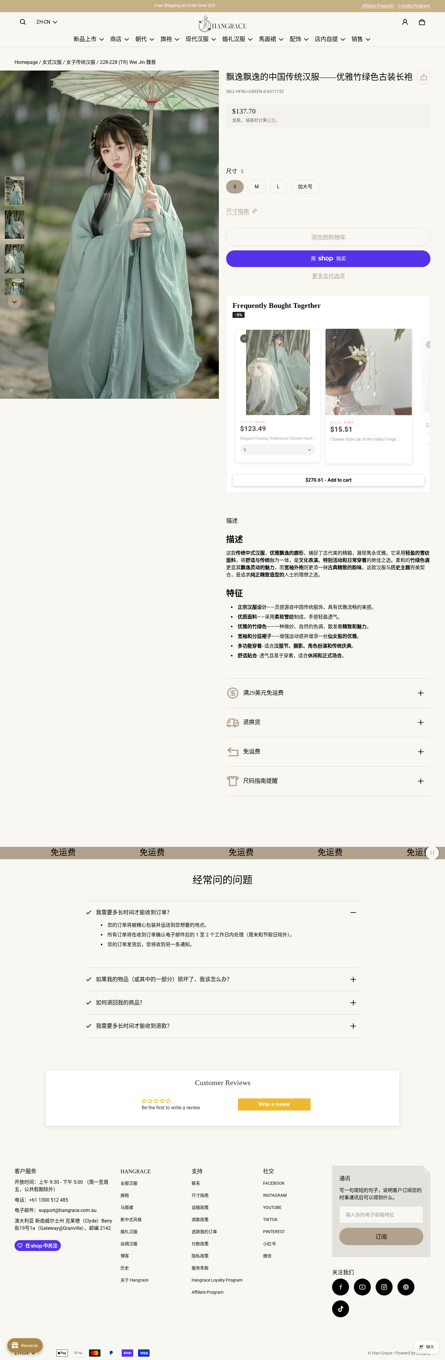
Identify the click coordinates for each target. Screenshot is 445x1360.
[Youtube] (362, 1287)
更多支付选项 (328, 276)
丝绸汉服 (128, 1243)
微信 (267, 1255)
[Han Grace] (222, 23)
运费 (271, 120)
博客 (124, 1255)
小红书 (269, 1243)
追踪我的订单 (204, 1231)
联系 (196, 1183)
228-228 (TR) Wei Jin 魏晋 (128, 62)
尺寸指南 (237, 211)
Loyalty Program (414, 5)
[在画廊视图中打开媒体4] (14, 258)
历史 (124, 1268)
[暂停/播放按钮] (432, 853)
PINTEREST (274, 1231)
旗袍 (124, 1195)
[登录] (405, 22)
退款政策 (200, 1219)
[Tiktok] (340, 1308)
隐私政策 (200, 1255)
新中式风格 (131, 1219)
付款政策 (200, 1243)
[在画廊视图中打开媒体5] (14, 292)
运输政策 (200, 1207)
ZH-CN (43, 22)
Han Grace (382, 1353)
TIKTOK (270, 1219)
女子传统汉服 (80, 62)
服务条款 (200, 1268)
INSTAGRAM (275, 1195)
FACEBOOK (274, 1183)
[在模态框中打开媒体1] (109, 235)
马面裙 (126, 1207)
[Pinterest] (405, 1287)
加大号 (305, 187)
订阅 (381, 1237)
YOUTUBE (272, 1207)
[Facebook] (340, 1287)
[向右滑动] (14, 302)
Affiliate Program (378, 5)
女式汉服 (52, 62)
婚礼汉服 (128, 1231)
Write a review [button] (274, 1104)
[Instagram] (384, 1287)
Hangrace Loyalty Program (217, 1280)
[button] (23, 22)
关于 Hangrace (134, 1280)
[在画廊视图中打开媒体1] (14, 191)
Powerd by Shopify (412, 1353)
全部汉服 (128, 1183)
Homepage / (28, 62)
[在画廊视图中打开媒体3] (14, 224)
